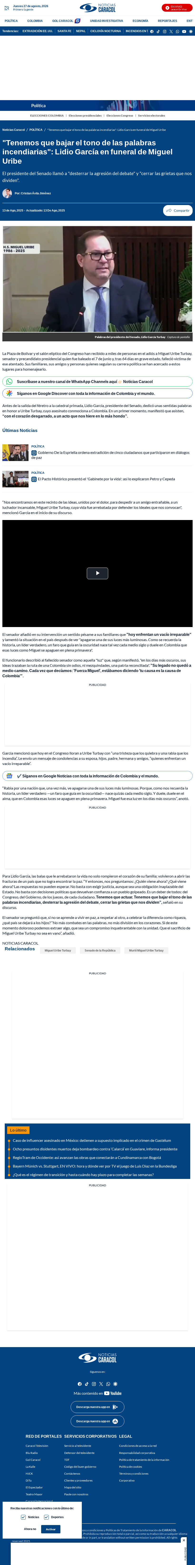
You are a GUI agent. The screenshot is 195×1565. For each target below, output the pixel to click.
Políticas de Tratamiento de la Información (132, 1530)
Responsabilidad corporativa (137, 1453)
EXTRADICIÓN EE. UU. (38, 31)
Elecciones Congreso (120, 115)
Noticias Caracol (13, 130)
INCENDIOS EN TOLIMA (141, 31)
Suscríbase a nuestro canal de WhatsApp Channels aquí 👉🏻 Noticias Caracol (85, 381)
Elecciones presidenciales (85, 115)
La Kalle (30, 1466)
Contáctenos (72, 1473)
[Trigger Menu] (6, 8)
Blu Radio (32, 1453)
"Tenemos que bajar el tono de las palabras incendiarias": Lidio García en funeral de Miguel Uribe (106, 130)
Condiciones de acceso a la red (138, 1445)
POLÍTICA (11, 21)
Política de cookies (130, 1466)
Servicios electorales (151, 115)
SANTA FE (64, 31)
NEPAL (81, 31)
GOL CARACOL (62, 21)
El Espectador (34, 1487)
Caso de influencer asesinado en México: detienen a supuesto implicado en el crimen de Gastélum (92, 1140)
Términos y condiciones (133, 1473)
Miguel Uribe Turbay (58, 950)
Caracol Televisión (37, 1445)
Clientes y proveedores (78, 1480)
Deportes (57, 1517)
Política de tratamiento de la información (144, 1460)
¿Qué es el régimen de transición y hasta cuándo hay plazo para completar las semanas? (83, 1174)
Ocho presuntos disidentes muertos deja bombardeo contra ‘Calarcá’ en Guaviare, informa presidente (95, 1149)
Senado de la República (100, 950)
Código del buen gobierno (80, 1466)
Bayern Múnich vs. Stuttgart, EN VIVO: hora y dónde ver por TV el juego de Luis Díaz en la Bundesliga (95, 1166)
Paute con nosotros (76, 1494)
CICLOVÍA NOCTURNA (105, 31)
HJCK (29, 1473)
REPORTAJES (167, 21)
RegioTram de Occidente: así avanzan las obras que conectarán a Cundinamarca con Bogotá (87, 1157)
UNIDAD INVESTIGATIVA (106, 21)
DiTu (29, 1480)
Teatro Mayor (34, 1494)
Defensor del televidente (79, 1453)
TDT (66, 1460)
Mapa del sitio (72, 1487)
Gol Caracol (33, 1460)
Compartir (178, 210)
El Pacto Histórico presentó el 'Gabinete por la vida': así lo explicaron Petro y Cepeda (106, 478)
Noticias (33, 1517)
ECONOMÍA (140, 21)
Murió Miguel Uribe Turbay (146, 950)
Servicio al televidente (77, 1445)
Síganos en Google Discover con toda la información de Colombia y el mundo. (86, 393)
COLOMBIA (35, 21)
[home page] (97, 8)
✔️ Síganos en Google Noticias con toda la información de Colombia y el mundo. (88, 776)
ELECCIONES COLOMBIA (47, 115)
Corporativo (127, 1480)
